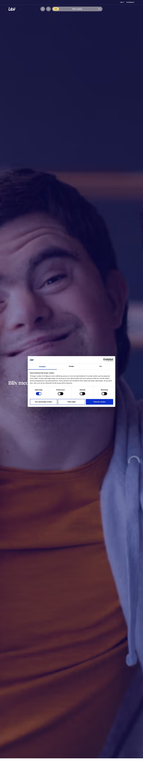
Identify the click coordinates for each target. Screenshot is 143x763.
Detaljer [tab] (71, 366)
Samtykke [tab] (42, 366)
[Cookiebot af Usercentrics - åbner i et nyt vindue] (104, 359)
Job (122, 2)
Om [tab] (100, 366)
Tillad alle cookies (99, 402)
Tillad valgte (71, 402)
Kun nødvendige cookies (43, 402)
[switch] (60, 393)
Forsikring (130, 2)
